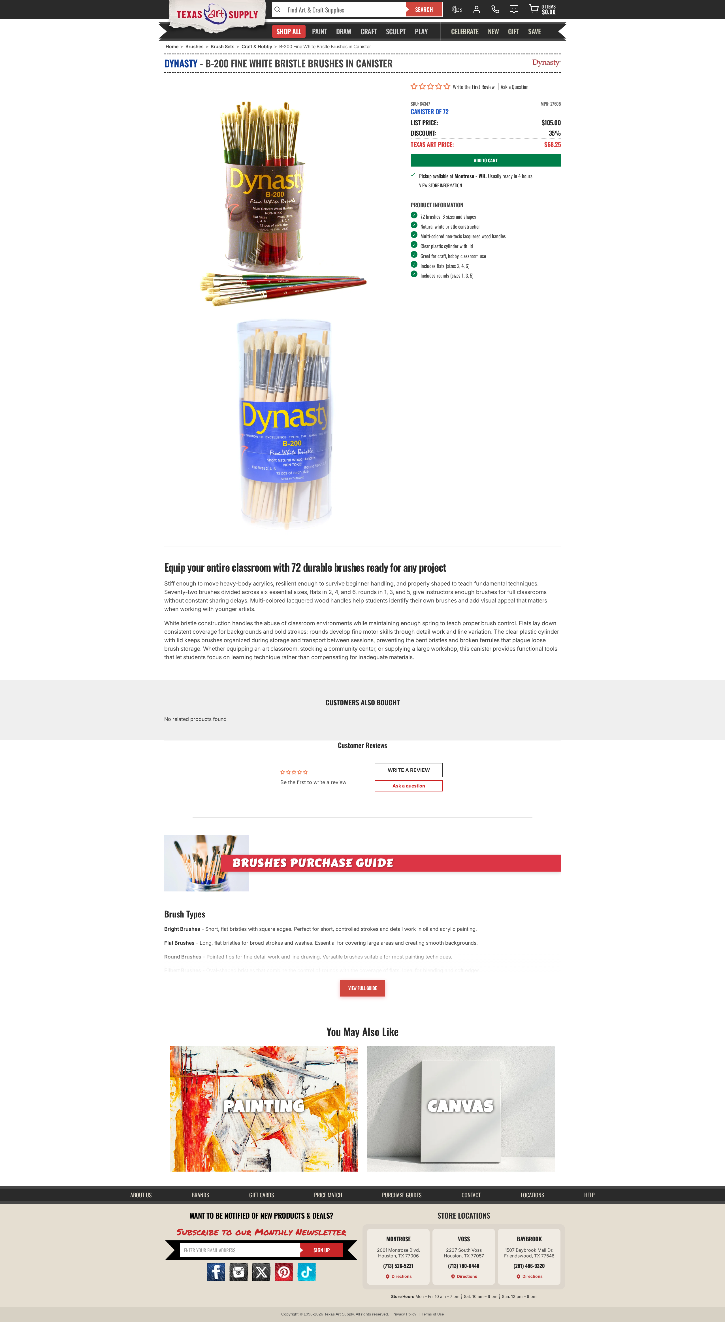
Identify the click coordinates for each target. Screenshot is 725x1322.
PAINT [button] (319, 31)
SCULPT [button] (396, 31)
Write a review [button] (409, 770)
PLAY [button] (421, 31)
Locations (532, 1195)
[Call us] (495, 9)
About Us (141, 1195)
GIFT (513, 31)
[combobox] (343, 9)
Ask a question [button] (409, 786)
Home (172, 46)
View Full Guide (362, 988)
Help (589, 1195)
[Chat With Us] (514, 9)
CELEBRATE (465, 31)
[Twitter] (261, 1279)
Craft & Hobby (257, 46)
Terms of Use (433, 1314)
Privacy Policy (404, 1314)
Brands (200, 1195)
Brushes (194, 46)
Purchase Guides (401, 1195)
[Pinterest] (284, 1279)
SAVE (534, 31)
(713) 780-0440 (463, 1265)
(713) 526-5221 (398, 1265)
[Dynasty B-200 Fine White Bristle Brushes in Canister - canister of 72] (283, 195)
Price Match (328, 1195)
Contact (471, 1195)
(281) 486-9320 (529, 1265)
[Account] (476, 9)
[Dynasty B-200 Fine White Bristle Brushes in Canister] (283, 424)
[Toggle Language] (456, 9)
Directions (402, 1276)
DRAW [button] (343, 31)
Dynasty (181, 63)
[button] (432, 86)
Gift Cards (261, 1195)
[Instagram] (238, 1279)
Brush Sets (222, 46)
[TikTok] (306, 1279)
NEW (493, 31)
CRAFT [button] (369, 31)
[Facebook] (216, 1279)
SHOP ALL (288, 31)
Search (424, 9)
